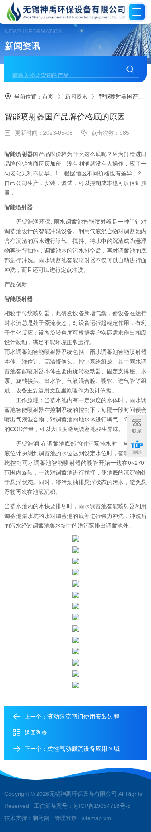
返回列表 (36, 732)
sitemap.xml (97, 818)
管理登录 (65, 818)
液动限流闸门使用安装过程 (83, 716)
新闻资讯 (76, 96)
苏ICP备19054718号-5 (101, 806)
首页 (48, 96)
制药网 (41, 818)
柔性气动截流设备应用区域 (83, 748)
